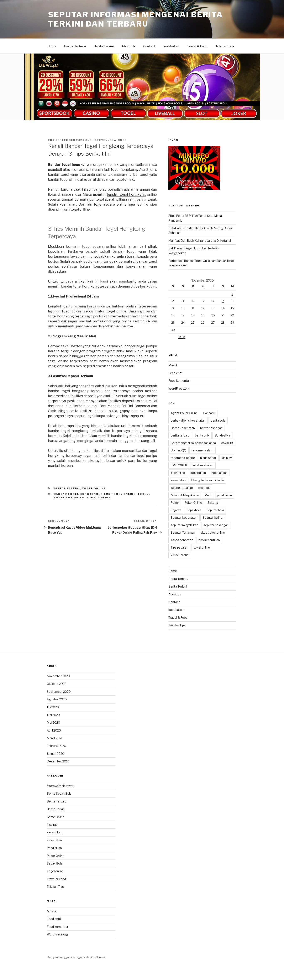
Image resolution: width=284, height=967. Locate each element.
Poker (175, 502)
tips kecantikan (209, 540)
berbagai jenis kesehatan (188, 420)
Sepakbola (193, 510)
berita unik (202, 435)
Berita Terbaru (75, 46)
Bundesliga (222, 435)
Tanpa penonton (182, 540)
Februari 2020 (56, 746)
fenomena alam (202, 450)
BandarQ (209, 413)
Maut (208, 495)
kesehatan (171, 46)
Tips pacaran (179, 547)
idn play (227, 458)
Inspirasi (52, 824)
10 (183, 308)
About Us (128, 46)
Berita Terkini (104, 46)
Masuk (173, 365)
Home (52, 46)
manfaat (204, 487)
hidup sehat (208, 458)
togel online (98, 497)
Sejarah (176, 510)
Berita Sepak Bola (59, 793)
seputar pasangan (216, 525)
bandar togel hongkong (126, 194)
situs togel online (118, 494)
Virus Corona (180, 555)
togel (143, 494)
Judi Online (178, 472)
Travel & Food (197, 46)
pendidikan (224, 495)
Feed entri (175, 373)
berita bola (218, 420)
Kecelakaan (219, 472)
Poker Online (193, 502)
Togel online (94, 488)
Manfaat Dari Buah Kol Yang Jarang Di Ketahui (199, 240)
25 (193, 322)
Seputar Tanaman (183, 532)
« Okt (181, 337)
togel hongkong (69, 497)
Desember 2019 (58, 761)
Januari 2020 (55, 753)
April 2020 (54, 730)
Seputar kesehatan (184, 517)
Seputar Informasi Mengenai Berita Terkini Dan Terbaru (135, 19)
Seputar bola (215, 510)
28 (223, 322)
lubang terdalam (182, 487)
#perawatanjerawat (60, 786)
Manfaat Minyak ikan (185, 495)
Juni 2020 (53, 715)
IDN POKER (179, 465)
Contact (149, 46)
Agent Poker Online (184, 413)
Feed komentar (179, 380)
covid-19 (227, 443)
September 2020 (59, 691)
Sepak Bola (54, 863)
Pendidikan (54, 848)
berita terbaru (180, 435)
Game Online (55, 817)
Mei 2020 (53, 722)
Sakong (212, 502)
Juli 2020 (53, 707)
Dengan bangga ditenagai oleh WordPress (76, 957)
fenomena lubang (183, 458)
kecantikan (198, 472)
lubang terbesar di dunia (207, 480)
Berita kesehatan (183, 428)
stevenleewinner (111, 140)
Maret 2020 (55, 738)
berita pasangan (211, 428)
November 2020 (58, 676)
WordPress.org (179, 388)
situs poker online (212, 532)
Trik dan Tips (224, 46)
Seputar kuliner (213, 517)
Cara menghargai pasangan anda (193, 443)
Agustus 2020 (57, 699)
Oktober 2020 (57, 683)
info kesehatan (203, 465)
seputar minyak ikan (184, 525)
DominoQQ (178, 450)
